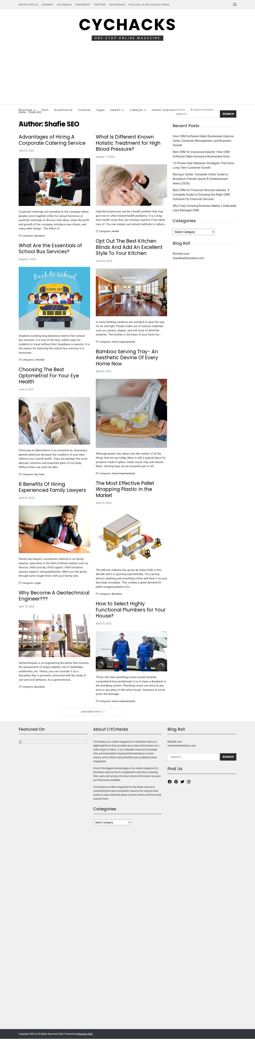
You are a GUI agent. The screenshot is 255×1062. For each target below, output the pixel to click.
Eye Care (39, 474)
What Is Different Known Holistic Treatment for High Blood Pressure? (128, 143)
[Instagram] (188, 781)
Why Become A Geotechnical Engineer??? (54, 596)
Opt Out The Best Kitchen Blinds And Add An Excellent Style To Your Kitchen (129, 247)
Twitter (99, 4)
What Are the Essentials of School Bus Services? (50, 249)
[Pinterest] (176, 781)
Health (115, 110)
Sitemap (47, 4)
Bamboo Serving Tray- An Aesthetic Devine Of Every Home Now (127, 358)
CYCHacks (127, 25)
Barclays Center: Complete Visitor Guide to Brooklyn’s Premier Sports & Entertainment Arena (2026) (200, 179)
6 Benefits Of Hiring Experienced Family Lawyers (52, 487)
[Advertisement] (127, 76)
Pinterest (83, 4)
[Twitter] (182, 781)
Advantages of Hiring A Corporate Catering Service (52, 140)
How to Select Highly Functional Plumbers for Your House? (131, 610)
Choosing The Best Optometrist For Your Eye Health (49, 376)
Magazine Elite (85, 1033)
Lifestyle (136, 110)
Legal (100, 110)
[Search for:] (194, 114)
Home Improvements (168, 110)
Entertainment (202, 110)
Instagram (117, 4)
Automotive (63, 110)
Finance (84, 110)
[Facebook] (169, 781)
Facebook (64, 4)
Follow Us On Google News (149, 4)
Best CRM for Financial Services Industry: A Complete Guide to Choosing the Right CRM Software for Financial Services (201, 194)
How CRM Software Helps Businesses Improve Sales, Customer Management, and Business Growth (203, 140)
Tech (45, 110)
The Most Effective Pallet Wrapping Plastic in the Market (125, 489)
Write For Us (28, 4)
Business (25, 110)
